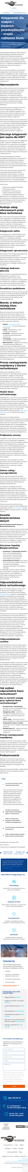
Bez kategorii (21, 847)
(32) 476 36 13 (14, 1098)
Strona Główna (8, 1145)
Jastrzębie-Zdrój (7, 866)
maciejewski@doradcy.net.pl (16, 1100)
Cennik (14, 1148)
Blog (20, 1152)
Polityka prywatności (23, 1160)
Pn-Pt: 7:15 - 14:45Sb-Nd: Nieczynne (16, 1114)
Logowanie (14, 8)
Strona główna (5, 42)
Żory (18, 866)
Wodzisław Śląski (7, 868)
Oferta (22, 1145)
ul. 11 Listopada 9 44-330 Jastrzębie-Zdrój (16, 1107)
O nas (16, 1145)
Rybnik (14, 866)
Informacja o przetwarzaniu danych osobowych (16, 1161)
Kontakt (20, 1148)
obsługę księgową (5, 594)
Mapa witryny (25, 1158)
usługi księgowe (18, 508)
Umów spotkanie (12, 1152)
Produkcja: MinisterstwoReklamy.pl (19, 1167)
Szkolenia (8, 1148)
